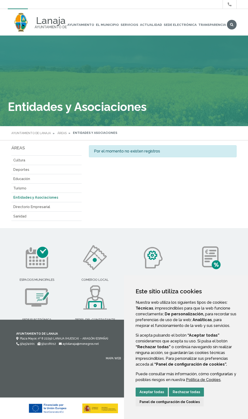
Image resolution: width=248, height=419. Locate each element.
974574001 (27, 344)
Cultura (19, 160)
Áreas (62, 133)
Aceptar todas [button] (152, 392)
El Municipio (107, 25)
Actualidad (151, 25)
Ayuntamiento (80, 25)
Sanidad (19, 216)
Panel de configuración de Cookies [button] (170, 402)
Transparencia (212, 25)
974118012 (48, 344)
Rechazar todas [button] (186, 392)
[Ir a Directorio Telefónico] (230, 4)
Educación (21, 179)
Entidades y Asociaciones (35, 197)
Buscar (232, 24)
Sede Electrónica (180, 25)
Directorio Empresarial (31, 207)
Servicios (129, 25)
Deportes (21, 169)
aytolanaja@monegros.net (80, 344)
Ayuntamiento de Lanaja (31, 133)
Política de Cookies (203, 379)
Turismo (19, 188)
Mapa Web (113, 358)
